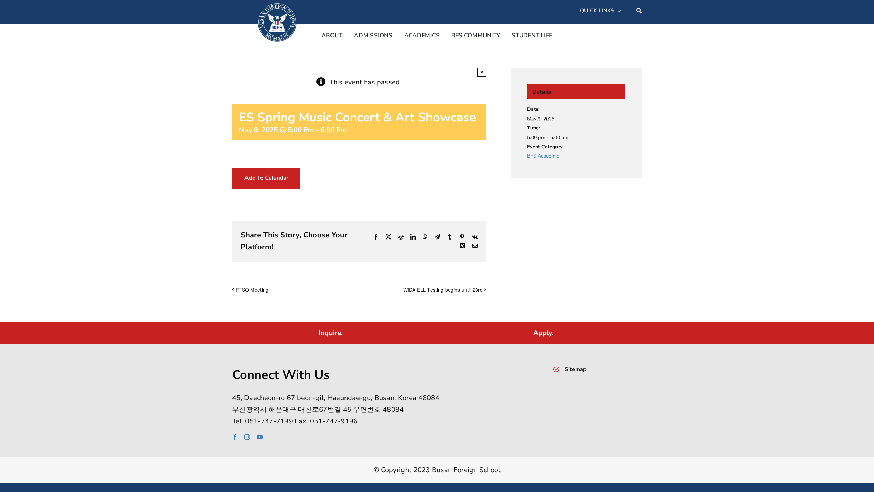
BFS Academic (543, 156)
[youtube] (260, 437)
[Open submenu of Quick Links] (618, 11)
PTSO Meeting (252, 289)
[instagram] (247, 437)
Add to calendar (266, 178)
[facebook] (235, 437)
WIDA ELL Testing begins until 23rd (443, 289)
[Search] (639, 11)
